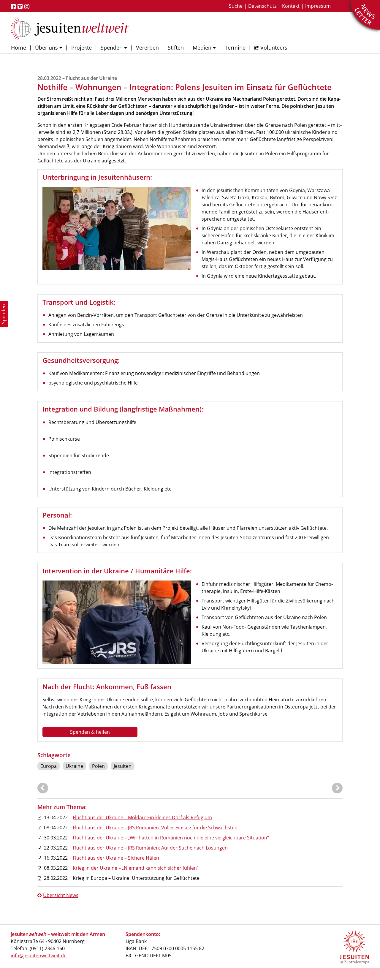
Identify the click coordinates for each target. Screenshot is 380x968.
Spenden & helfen (90, 732)
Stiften (176, 47)
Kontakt (291, 6)
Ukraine (74, 766)
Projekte (81, 47)
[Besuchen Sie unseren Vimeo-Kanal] (21, 6)
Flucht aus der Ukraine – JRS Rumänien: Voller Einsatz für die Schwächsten (155, 827)
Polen (98, 766)
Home (18, 47)
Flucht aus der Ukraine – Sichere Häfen (116, 858)
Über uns (46, 47)
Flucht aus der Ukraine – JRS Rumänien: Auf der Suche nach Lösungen (150, 847)
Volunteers (273, 47)
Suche (236, 6)
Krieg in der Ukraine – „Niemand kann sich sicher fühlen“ (136, 868)
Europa (48, 766)
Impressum (318, 6)
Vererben (147, 47)
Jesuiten (123, 766)
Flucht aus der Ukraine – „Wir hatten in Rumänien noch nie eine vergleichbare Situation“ (171, 837)
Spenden (112, 47)
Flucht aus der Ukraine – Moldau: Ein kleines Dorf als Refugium (142, 817)
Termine (235, 47)
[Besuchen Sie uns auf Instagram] (27, 6)
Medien (202, 47)
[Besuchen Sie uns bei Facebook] (14, 6)
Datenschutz (262, 6)
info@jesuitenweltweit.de (38, 955)
